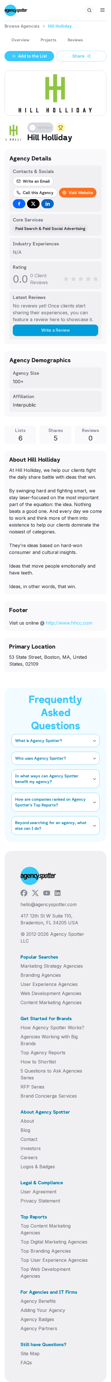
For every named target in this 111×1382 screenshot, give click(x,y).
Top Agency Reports (42, 1052)
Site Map (30, 1353)
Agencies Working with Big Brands (49, 1040)
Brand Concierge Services (48, 1096)
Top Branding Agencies (45, 1251)
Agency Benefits (38, 1301)
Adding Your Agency (42, 1310)
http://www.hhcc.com (69, 623)
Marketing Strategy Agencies (51, 966)
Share (78, 56)
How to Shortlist (38, 1062)
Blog (25, 1130)
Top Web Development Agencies (45, 1272)
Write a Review (55, 330)
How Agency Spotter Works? (52, 1027)
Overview (20, 39)
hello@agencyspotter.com (48, 904)
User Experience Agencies (49, 984)
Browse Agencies (22, 26)
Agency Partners (38, 1328)
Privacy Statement (40, 1201)
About (27, 1121)
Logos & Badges (37, 1166)
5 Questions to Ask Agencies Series (51, 1074)
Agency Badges (37, 1319)
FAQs (26, 1362)
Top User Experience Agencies (54, 1260)
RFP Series (32, 1087)
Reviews (75, 39)
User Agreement (38, 1192)
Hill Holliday (60, 26)
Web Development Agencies (50, 993)
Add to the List (32, 56)
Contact (28, 1139)
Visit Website (81, 192)
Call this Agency (38, 192)
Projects (48, 39)
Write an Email (36, 181)
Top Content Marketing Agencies (45, 1229)
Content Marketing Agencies (51, 1002)
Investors (30, 1148)
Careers (29, 1157)
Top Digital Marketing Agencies (53, 1242)
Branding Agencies (40, 975)
